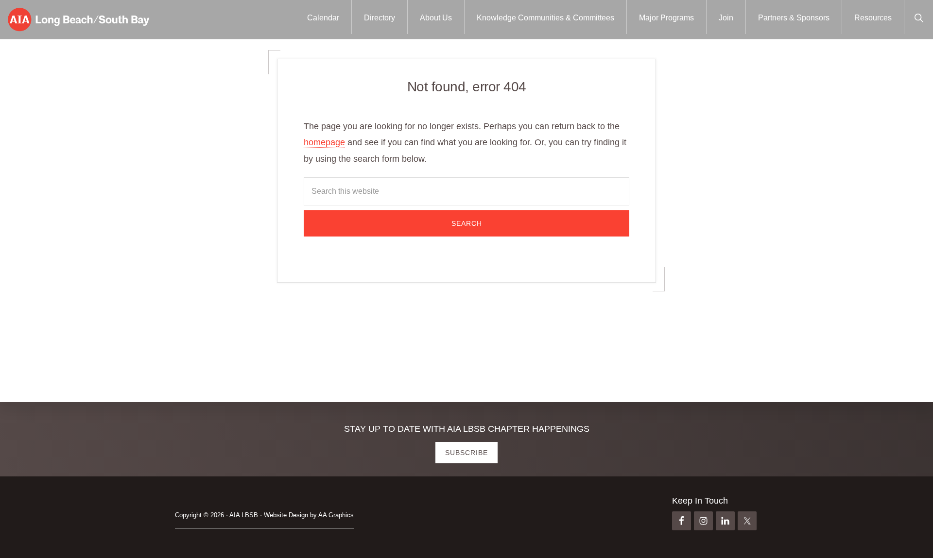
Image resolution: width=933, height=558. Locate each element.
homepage (324, 142)
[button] (918, 17)
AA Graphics (336, 515)
